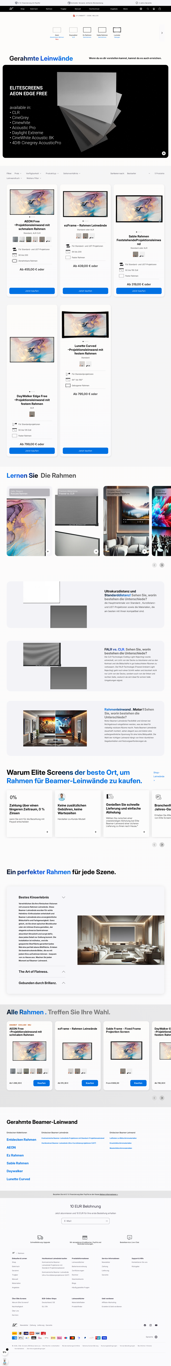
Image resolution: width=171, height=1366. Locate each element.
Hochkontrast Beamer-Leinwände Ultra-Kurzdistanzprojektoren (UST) (69, 1143)
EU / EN (45, 1307)
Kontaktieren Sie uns (139, 1262)
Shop (14, 1262)
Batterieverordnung (79, 1266)
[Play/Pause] (164, 153)
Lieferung (105, 1271)
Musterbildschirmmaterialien (121, 1148)
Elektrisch (16, 1266)
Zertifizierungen (78, 1271)
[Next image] (55, 201)
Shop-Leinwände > (158, 776)
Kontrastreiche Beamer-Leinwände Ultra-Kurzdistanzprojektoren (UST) (55, 1273)
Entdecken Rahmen (21, 1140)
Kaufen (42, 1083)
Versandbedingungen (127, 1346)
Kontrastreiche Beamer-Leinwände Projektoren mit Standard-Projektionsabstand (73, 1138)
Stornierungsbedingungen (36, 1348)
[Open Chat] (4, 1361)
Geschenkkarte (77, 1279)
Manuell (15, 1279)
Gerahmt (15, 1271)
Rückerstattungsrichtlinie (71, 1346)
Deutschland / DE (48, 1302)
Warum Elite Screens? (20, 1302)
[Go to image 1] (29, 216)
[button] (148, 9)
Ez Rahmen (15, 1155)
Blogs (74, 1283)
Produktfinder (77, 1307)
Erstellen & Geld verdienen (112, 1307)
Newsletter (106, 1262)
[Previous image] (9, 201)
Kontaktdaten (19, 1348)
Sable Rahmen (18, 1163)
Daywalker (15, 1171)
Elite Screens (23, 1346)
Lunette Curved (18, 1179)
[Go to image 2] (30, 391)
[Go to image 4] (33, 391)
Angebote (15, 1287)
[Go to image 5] (34, 391)
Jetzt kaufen (32, 291)
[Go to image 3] (85, 341)
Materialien (16, 1283)
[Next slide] (162, 565)
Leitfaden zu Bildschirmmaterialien (123, 1138)
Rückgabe (135, 1266)
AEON (11, 1147)
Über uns (15, 1311)
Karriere (15, 1315)
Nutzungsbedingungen (109, 1346)
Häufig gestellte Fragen (80, 1287)
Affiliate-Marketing (109, 1302)
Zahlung (105, 1266)
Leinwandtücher (78, 1262)
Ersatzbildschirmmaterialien (120, 1143)
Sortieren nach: (117, 173)
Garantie (105, 1275)
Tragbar (15, 1275)
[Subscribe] (106, 1221)
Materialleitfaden (78, 1302)
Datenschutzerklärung (90, 1346)
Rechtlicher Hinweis (145, 1346)
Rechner (75, 1275)
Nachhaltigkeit (17, 1307)
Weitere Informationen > (109, 1194)
